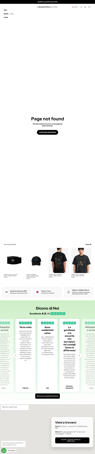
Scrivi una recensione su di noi (47, 396)
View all (88, 244)
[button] (15, 355)
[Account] (85, 7)
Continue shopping (47, 132)
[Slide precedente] (28, 260)
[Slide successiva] (44, 260)
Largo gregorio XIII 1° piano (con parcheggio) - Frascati (70, 433)
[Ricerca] (81, 7)
